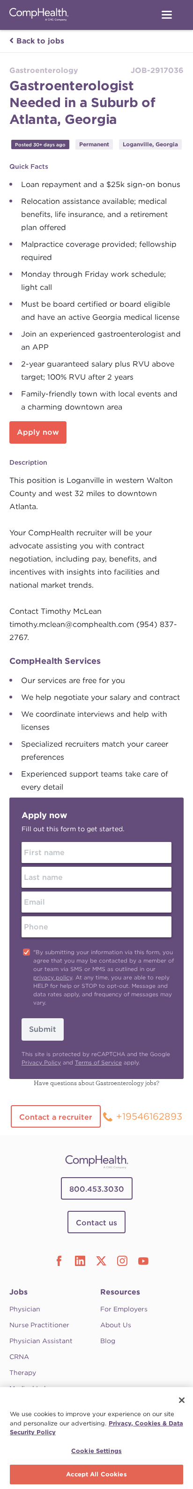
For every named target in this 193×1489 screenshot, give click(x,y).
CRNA (19, 1356)
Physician (24, 1309)
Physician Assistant (41, 1341)
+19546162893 (149, 1116)
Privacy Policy (41, 1062)
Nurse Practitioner (39, 1325)
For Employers (124, 1309)
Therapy (22, 1372)
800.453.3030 (96, 1189)
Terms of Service (98, 1062)
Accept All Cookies (96, 1474)
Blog (107, 1341)
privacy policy (52, 977)
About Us (115, 1325)
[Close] (181, 1400)
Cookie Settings (96, 1450)
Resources (120, 1292)
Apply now (38, 432)
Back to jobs (40, 40)
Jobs (18, 1292)
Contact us (96, 1222)
